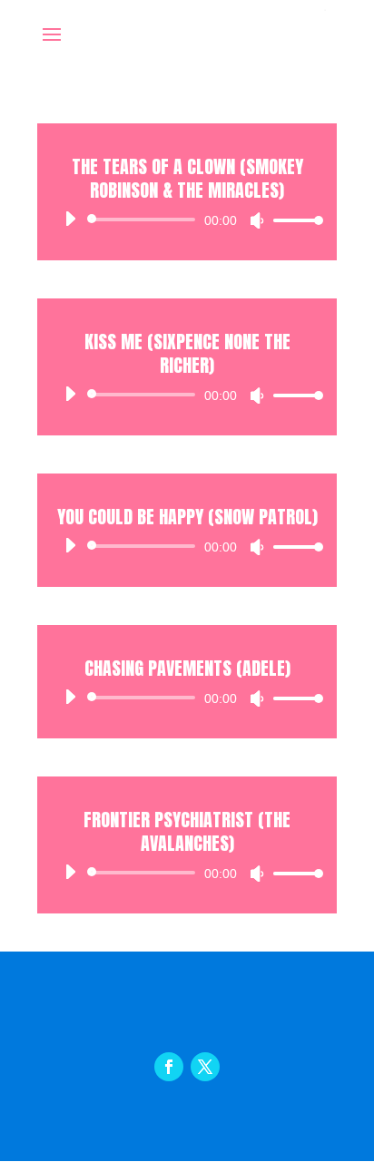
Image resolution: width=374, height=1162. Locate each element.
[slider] (293, 220)
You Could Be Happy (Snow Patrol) (187, 517)
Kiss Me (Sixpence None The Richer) (187, 353)
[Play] (69, 218)
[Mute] (257, 220)
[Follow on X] (205, 1066)
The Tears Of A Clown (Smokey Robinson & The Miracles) (187, 178)
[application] (187, 219)
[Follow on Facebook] (168, 1066)
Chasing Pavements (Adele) (187, 668)
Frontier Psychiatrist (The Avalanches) (187, 831)
